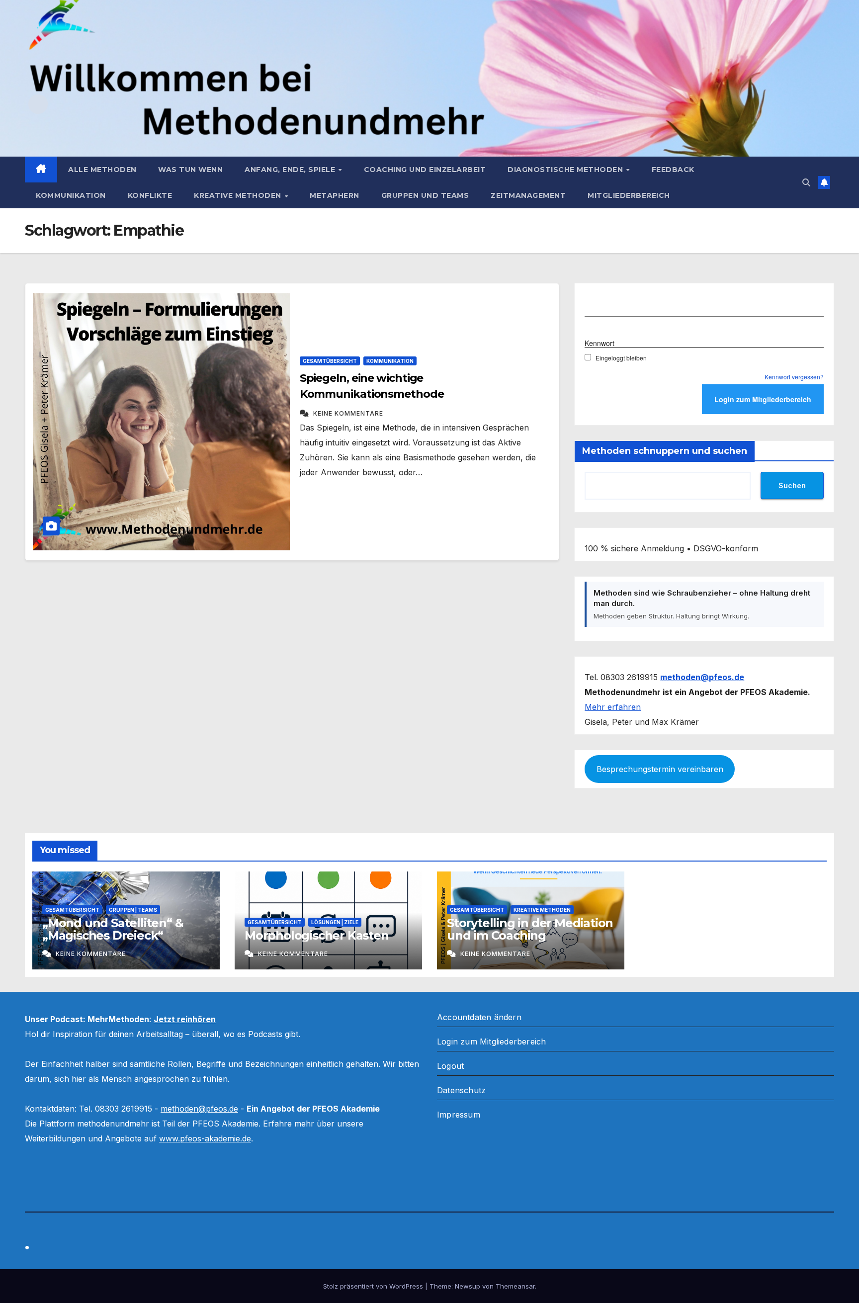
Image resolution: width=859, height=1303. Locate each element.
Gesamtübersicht (330, 361)
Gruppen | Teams (133, 910)
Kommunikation (71, 195)
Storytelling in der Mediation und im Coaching (530, 929)
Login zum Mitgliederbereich (491, 1041)
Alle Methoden (102, 169)
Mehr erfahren (613, 707)
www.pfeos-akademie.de (205, 1138)
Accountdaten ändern (479, 1017)
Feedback (673, 169)
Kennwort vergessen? (794, 376)
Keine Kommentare (348, 413)
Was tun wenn (190, 169)
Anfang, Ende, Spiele (291, 169)
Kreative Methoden (238, 195)
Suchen (792, 485)
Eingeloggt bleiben (621, 357)
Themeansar (515, 1286)
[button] (806, 182)
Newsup (467, 1286)
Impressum (458, 1115)
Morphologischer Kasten (317, 935)
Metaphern (334, 195)
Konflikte (150, 195)
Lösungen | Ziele (334, 922)
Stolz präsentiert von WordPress (374, 1286)
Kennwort (599, 343)
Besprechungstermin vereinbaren (660, 769)
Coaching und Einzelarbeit (425, 169)
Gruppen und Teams (425, 195)
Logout (450, 1066)
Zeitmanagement (528, 195)
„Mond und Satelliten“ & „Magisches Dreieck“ (112, 929)
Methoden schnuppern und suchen (664, 450)
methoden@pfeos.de (199, 1109)
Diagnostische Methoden (566, 169)
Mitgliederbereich (629, 195)
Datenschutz (461, 1090)
